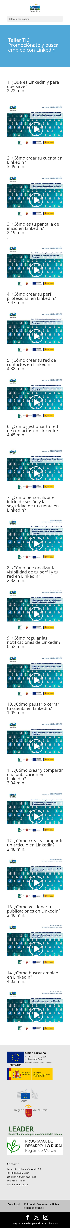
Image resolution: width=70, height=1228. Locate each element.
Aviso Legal (14, 1204)
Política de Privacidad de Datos (41, 1204)
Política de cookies (33, 1207)
